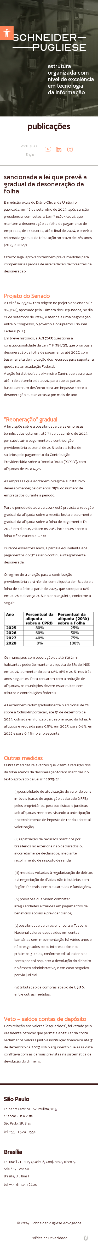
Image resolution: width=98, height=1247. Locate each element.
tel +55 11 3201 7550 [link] (20, 1131)
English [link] (31, 154)
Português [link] (29, 146)
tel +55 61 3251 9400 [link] (20, 1184)
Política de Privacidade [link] (49, 1238)
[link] (7, 33)
